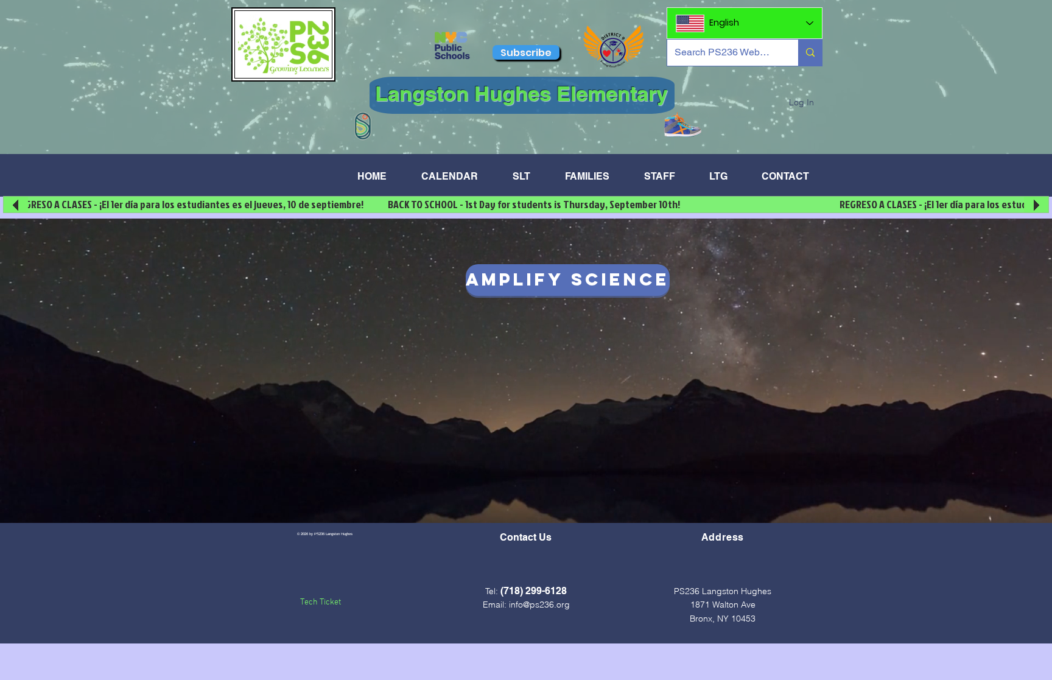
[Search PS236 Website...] (810, 53)
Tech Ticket (320, 602)
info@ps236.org (539, 604)
